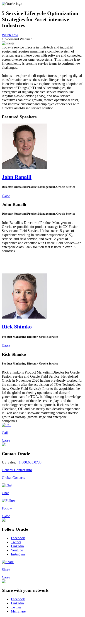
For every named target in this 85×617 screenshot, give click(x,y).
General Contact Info (17, 470)
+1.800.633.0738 (29, 462)
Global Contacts (13, 477)
